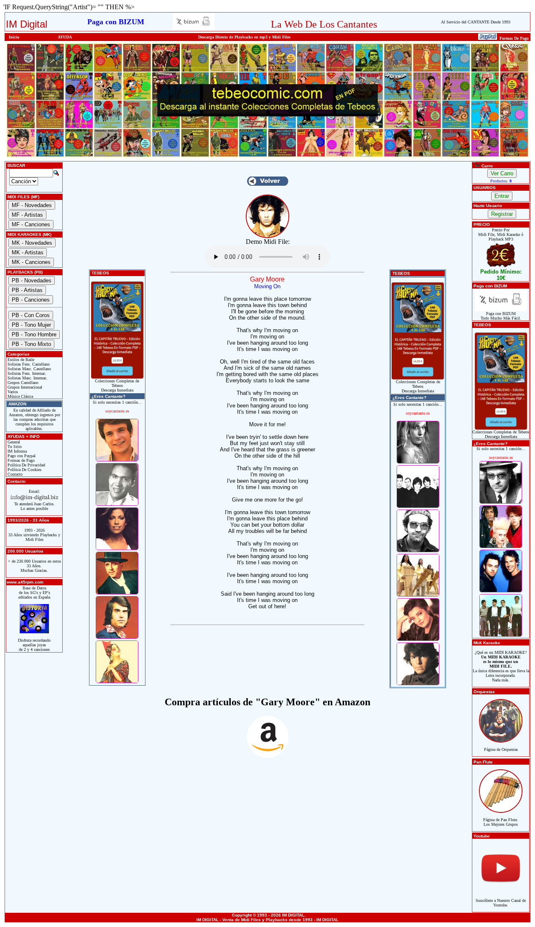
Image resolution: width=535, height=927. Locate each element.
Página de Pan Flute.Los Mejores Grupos (500, 822)
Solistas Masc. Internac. (27, 378)
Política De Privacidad (25, 465)
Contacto (14, 474)
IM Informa (16, 451)
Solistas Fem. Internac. (26, 373)
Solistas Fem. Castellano (28, 364)
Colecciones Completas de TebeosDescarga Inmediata (117, 385)
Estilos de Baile (20, 359)
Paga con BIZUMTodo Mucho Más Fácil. (501, 315)
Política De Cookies (23, 469)
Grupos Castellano (22, 382)
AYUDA (65, 37)
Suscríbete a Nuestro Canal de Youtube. (501, 902)
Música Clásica (19, 396)
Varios (12, 391)
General (13, 442)
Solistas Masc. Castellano (28, 368)
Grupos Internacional (24, 387)
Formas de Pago (20, 460)
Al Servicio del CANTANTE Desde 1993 (475, 22)
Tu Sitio (14, 446)
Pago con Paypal (21, 455)
